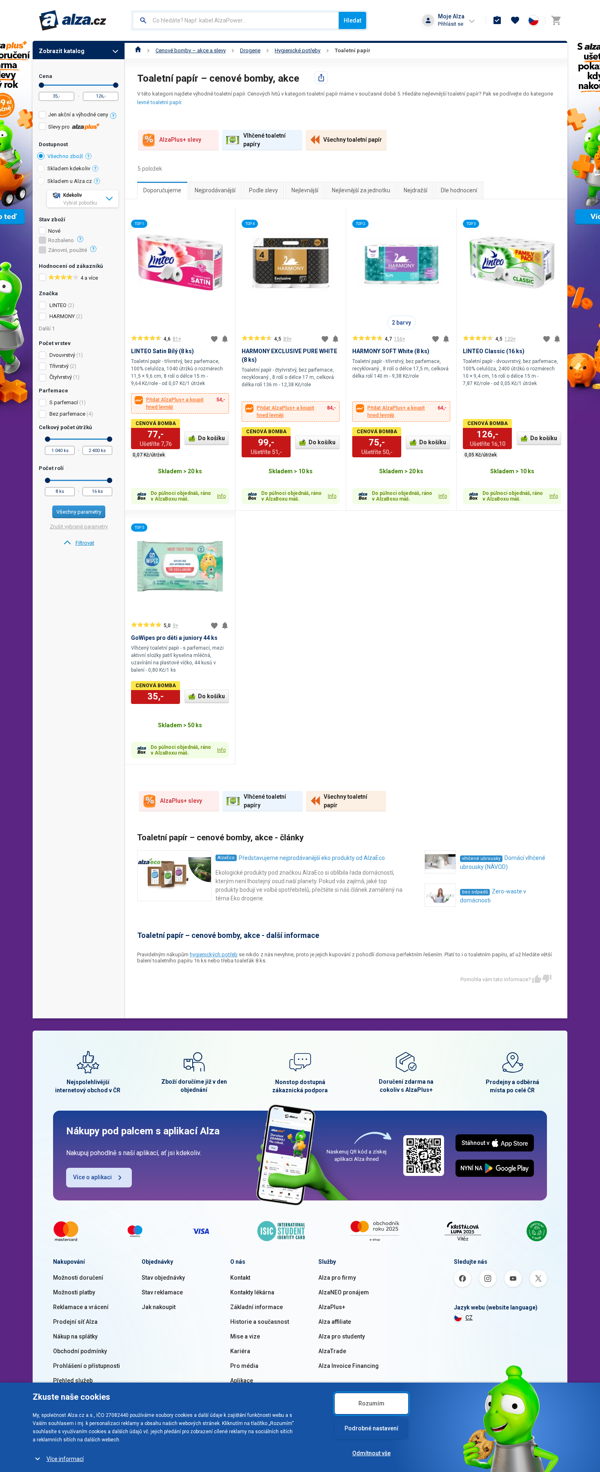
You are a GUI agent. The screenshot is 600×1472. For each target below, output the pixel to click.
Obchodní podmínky (80, 1351)
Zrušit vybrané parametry (79, 526)
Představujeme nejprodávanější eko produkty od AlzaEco (312, 858)
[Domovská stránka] (138, 50)
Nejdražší (415, 190)
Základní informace (256, 1307)
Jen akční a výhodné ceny (78, 114)
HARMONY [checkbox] (62, 316)
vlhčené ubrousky (481, 858)
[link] (78, 543)
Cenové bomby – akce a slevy (191, 50)
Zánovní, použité (67, 250)
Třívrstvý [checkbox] (59, 366)
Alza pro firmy (337, 1277)
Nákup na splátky (75, 1336)
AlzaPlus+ (331, 1307)
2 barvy (401, 322)
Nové (54, 231)
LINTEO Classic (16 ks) (493, 351)
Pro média (244, 1366)
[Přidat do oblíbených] (214, 339)
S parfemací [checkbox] (63, 402)
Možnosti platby (74, 1292)
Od (41, 85)
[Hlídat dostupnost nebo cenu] (225, 339)
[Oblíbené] (515, 20)
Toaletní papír (353, 50)
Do (115, 85)
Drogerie (250, 50)
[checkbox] (78, 115)
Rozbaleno (61, 240)
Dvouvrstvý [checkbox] (62, 355)
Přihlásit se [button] (450, 24)
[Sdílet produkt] (321, 77)
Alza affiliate (334, 1321)
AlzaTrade (332, 1351)
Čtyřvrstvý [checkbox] (60, 377)
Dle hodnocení (459, 190)
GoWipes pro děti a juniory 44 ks (174, 638)
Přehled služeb (73, 1380)
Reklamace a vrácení (81, 1307)
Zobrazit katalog (61, 51)
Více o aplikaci (92, 1177)
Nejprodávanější (215, 190)
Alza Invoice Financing (348, 1366)
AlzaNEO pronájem (343, 1292)
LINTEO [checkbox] (58, 305)
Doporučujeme (162, 190)
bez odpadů (475, 892)
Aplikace (241, 1380)
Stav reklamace (162, 1292)
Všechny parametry (78, 512)
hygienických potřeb (214, 954)
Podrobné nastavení (371, 1428)
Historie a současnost (259, 1321)
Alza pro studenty (341, 1336)
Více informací (65, 1459)
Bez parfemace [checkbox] (67, 414)
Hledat (352, 20)
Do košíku (211, 438)
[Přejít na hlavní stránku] (73, 20)
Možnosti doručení (78, 1277)
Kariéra (240, 1351)
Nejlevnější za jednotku (361, 190)
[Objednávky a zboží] (497, 20)
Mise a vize (245, 1336)
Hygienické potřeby (297, 50)
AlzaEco (226, 857)
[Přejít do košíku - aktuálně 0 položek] (556, 20)
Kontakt (240, 1277)
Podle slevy (263, 190)
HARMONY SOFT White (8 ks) (390, 351)
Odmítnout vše (371, 1453)
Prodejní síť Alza (75, 1321)
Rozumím (371, 1403)
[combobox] (236, 20)
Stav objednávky (163, 1277)
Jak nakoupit (159, 1307)
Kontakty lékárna (252, 1292)
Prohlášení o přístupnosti (86, 1366)
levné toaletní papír (159, 102)
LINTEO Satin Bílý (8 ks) (162, 351)
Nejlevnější (304, 190)
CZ (469, 1317)
